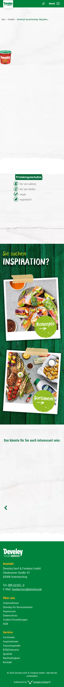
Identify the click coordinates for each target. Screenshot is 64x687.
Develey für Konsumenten (18, 607)
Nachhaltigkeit (11, 658)
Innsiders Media (40, 682)
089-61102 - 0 (16, 585)
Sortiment (9, 637)
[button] (6, 508)
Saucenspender (12, 645)
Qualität (7, 654)
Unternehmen (11, 603)
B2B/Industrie (11, 649)
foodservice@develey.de (27, 589)
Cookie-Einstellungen (15, 619)
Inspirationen (10, 641)
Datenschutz (10, 615)
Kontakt (7, 662)
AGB (5, 623)
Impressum (9, 611)
